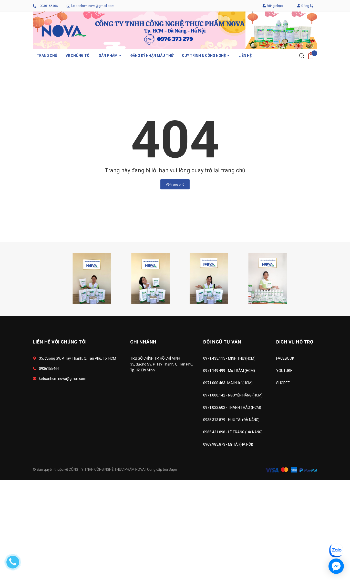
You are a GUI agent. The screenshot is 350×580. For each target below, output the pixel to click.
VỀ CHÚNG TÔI (78, 55)
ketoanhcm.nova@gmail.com (92, 6)
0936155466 (49, 6)
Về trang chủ (175, 184)
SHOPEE (283, 383)
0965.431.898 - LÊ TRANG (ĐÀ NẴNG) (233, 432)
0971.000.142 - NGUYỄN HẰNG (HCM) (233, 395)
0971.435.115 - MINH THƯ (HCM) (229, 358)
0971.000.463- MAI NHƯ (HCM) (228, 383)
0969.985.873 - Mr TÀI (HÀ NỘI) (228, 444)
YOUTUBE (284, 371)
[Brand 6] (139, 278)
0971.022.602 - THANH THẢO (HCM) (232, 407)
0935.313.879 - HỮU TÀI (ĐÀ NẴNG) (231, 420)
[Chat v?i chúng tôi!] (336, 566)
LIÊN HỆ (245, 55)
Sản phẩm (108, 55)
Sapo (173, 469)
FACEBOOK (285, 358)
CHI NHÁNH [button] (143, 342)
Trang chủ (47, 55)
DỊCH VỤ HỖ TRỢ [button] (294, 342)
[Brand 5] (81, 278)
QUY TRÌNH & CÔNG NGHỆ (204, 55)
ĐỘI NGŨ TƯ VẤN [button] (222, 342)
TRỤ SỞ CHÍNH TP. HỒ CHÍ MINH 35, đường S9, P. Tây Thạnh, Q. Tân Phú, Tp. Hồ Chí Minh (161, 364)
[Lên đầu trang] (333, 527)
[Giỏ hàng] (310, 55)
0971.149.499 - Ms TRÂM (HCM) (229, 371)
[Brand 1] (257, 278)
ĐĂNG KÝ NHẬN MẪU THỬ (151, 55)
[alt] (198, 278)
